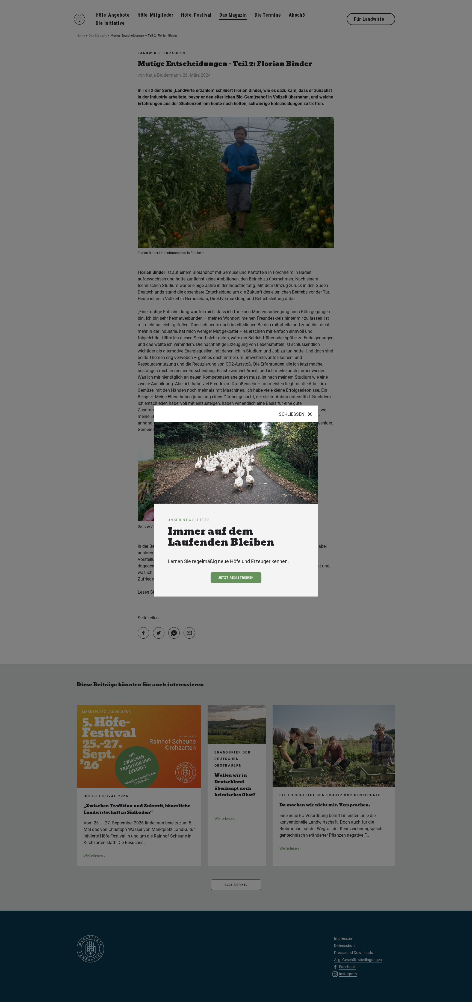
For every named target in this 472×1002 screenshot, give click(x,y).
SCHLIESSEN (295, 414)
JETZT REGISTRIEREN (236, 577)
